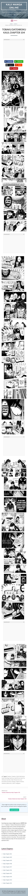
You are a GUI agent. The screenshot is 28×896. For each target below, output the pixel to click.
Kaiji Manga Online (14, 6)
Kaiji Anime (22, 776)
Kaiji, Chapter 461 (7, 854)
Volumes (4, 783)
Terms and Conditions (15, 892)
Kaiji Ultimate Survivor (16, 779)
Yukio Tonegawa (16, 783)
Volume (22, 781)
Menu (15, 20)
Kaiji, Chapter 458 (7, 863)
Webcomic (9, 783)
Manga (13, 781)
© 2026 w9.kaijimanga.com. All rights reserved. (13, 891)
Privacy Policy (6, 892)
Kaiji (17, 776)
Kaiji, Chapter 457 (7, 867)
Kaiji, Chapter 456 (7, 870)
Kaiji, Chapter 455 (7, 873)
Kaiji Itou (11, 778)
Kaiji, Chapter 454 (7, 876)
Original (18, 781)
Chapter (9, 776)
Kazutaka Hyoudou (6, 781)
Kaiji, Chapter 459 (7, 860)
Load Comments (14, 810)
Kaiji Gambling (5, 778)
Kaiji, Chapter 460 (7, 857)
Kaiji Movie (17, 778)
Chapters (13, 776)
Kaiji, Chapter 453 (7, 879)
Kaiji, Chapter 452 (7, 883)
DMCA (23, 892)
